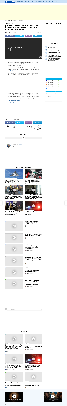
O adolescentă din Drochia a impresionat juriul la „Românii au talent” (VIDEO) (33, 346)
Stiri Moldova (34, 1)
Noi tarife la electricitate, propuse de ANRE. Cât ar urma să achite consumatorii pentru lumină (33, 384)
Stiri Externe (48, 1)
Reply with (41, 309)
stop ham (8, 119)
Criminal (30, 194)
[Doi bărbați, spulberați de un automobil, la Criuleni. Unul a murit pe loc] (33, 206)
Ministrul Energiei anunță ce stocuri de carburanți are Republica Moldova (32, 222)
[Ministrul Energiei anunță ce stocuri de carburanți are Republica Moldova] (14, 226)
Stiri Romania (41, 1)
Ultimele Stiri (20, 1)
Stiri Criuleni (31, 210)
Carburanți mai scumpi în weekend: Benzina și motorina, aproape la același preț (32, 181)
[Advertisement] (33, 12)
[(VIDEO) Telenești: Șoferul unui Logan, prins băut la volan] (1, 203)
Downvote (33, 138)
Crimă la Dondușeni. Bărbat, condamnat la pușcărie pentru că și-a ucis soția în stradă (13, 366)
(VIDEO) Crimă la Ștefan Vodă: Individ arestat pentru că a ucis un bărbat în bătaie (14, 197)
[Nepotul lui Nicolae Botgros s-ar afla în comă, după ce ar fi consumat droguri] (14, 249)
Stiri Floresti (35, 194)
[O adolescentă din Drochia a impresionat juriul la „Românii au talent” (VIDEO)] (33, 339)
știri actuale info (11, 102)
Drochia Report (59, 404)
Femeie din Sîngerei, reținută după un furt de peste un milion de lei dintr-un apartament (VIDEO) (14, 384)
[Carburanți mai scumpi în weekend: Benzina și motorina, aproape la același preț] (33, 174)
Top (56, 1)
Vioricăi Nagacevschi (16, 119)
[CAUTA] (62, 4)
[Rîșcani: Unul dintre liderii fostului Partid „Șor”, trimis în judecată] (14, 238)
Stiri (55, 404)
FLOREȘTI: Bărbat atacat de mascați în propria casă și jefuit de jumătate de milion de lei (33, 197)
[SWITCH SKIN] (61, 4)
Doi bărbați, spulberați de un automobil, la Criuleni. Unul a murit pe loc (32, 213)
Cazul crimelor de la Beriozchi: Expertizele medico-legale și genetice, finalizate (13, 213)
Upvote (13, 138)
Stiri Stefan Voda (8, 194)
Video (53, 1)
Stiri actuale (27, 1)
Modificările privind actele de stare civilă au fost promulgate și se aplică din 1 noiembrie (33, 270)
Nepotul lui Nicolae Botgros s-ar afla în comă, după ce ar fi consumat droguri (33, 247)
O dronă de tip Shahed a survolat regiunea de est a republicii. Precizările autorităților (13, 181)
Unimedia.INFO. (10, 70)
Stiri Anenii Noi (11, 210)
